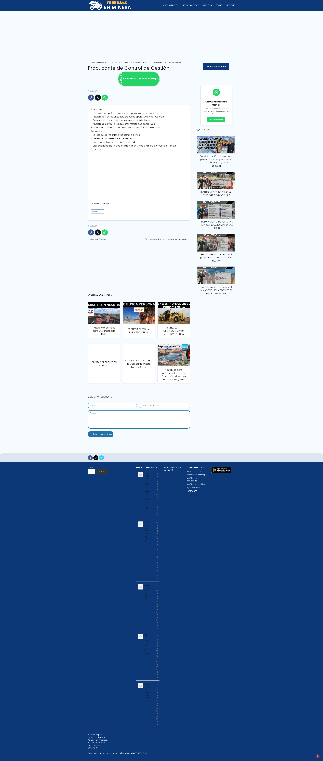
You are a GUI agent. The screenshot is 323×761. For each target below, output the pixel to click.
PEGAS (219, 5)
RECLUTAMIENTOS (191, 5)
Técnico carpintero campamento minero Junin (166, 239)
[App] (101, 457)
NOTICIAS (230, 5)
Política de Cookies (196, 484)
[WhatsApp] (105, 98)
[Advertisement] (161, 35)
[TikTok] (95, 457)
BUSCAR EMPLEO (171, 5)
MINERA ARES (97, 211)
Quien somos (193, 487)
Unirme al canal (216, 119)
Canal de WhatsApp (196, 475)
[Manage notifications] (318, 756)
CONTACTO (192, 491)
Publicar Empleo (194, 471)
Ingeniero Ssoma (98, 239)
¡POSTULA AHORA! (100, 203)
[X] (98, 98)
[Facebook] (91, 98)
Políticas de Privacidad (192, 479)
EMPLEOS (207, 5)
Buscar (91, 467)
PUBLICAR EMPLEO (216, 66)
